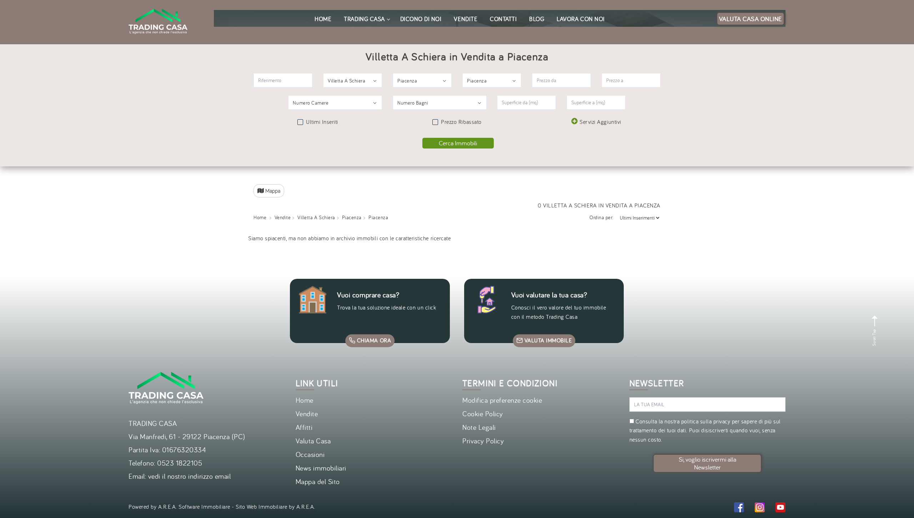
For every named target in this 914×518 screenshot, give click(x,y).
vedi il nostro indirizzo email (189, 476)
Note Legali (479, 427)
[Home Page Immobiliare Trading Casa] (158, 4)
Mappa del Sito (318, 481)
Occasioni (310, 454)
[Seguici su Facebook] (739, 508)
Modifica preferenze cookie (502, 400)
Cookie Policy (482, 413)
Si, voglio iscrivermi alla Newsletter (707, 463)
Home (259, 217)
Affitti (304, 427)
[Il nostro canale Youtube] (780, 508)
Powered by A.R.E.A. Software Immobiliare (179, 506)
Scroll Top (874, 337)
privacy (721, 421)
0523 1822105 (179, 462)
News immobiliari (321, 467)
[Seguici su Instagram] (760, 508)
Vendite (283, 217)
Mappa (272, 190)
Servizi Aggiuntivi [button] (600, 121)
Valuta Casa (313, 440)
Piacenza (352, 217)
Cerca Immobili (458, 143)
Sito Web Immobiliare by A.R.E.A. (275, 506)
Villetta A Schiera (316, 217)
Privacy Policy (483, 440)
